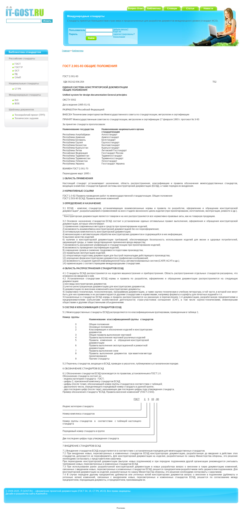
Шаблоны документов (21, 109)
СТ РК (18, 89)
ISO (16, 100)
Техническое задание (27, 118)
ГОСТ (18, 64)
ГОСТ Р (19, 67)
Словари (172, 8)
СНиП (18, 77)
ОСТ (17, 70)
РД (16, 74)
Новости (208, 8)
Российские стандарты (22, 58)
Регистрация (119, 37)
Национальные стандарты (24, 83)
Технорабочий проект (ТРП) (30, 115)
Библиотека (154, 8)
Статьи (190, 8)
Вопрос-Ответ (136, 8)
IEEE (17, 103)
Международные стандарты (25, 95)
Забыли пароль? (120, 29)
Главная (66, 51)
